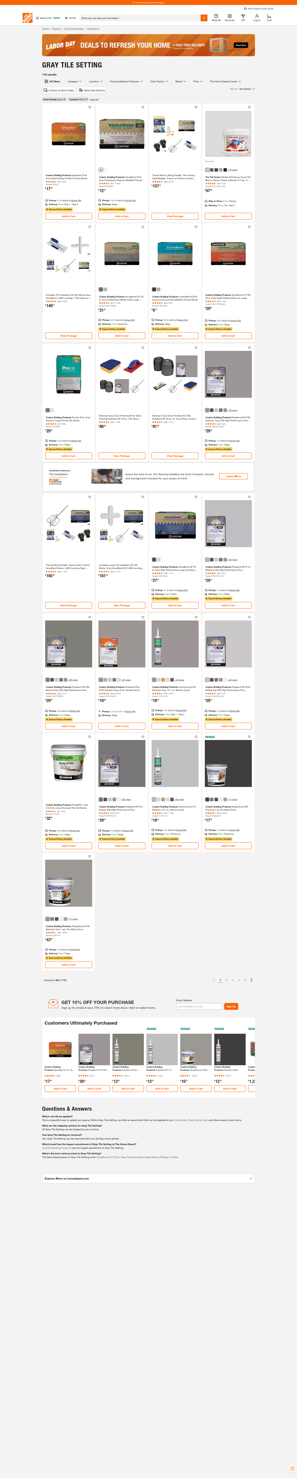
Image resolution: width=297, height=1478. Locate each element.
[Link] (69, 163)
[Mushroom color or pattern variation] (225, 410)
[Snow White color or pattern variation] (167, 680)
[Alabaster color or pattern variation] (119, 680)
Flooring (56, 28)
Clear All (94, 99)
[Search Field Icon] (204, 18)
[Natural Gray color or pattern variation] (48, 680)
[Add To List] (89, 107)
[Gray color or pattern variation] (101, 170)
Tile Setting (93, 28)
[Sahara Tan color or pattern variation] (163, 680)
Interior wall (201, 1119)
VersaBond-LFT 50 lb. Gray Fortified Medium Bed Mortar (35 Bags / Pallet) (137, 1157)
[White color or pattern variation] (105, 170)
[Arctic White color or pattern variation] (221, 799)
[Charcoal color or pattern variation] (207, 799)
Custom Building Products (56, 1147)
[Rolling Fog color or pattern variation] (216, 410)
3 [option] (232, 980)
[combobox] (140, 18)
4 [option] (239, 980)
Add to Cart (68, 216)
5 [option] (245, 980)
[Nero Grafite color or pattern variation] (216, 170)
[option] (251, 980)
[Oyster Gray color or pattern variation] (105, 680)
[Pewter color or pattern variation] (221, 410)
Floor (190, 1119)
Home (45, 28)
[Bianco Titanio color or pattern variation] (207, 170)
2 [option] (226, 980)
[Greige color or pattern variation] (221, 170)
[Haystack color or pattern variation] (225, 799)
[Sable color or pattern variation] (212, 410)
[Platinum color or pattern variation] (207, 559)
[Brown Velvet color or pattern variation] (216, 799)
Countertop (180, 1119)
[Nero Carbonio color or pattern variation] (225, 170)
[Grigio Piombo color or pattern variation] (212, 170)
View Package (175, 216)
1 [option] (220, 979)
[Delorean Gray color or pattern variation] (207, 410)
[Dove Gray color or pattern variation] (172, 680)
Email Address (184, 1000)
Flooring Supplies (74, 28)
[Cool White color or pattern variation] (225, 680)
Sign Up (231, 1006)
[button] (242, 89)
